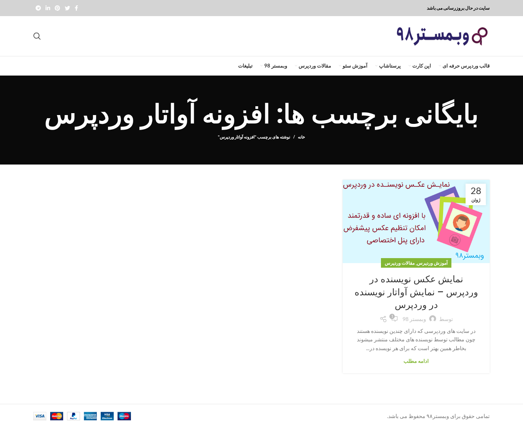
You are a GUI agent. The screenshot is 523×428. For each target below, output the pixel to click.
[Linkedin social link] (47, 8)
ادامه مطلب (416, 361)
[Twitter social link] (67, 8)
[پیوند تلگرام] (38, 8)
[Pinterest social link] (57, 8)
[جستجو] (37, 36)
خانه (301, 136)
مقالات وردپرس (400, 263)
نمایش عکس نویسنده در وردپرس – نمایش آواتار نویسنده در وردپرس (416, 292)
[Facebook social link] (76, 8)
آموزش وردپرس (432, 263)
